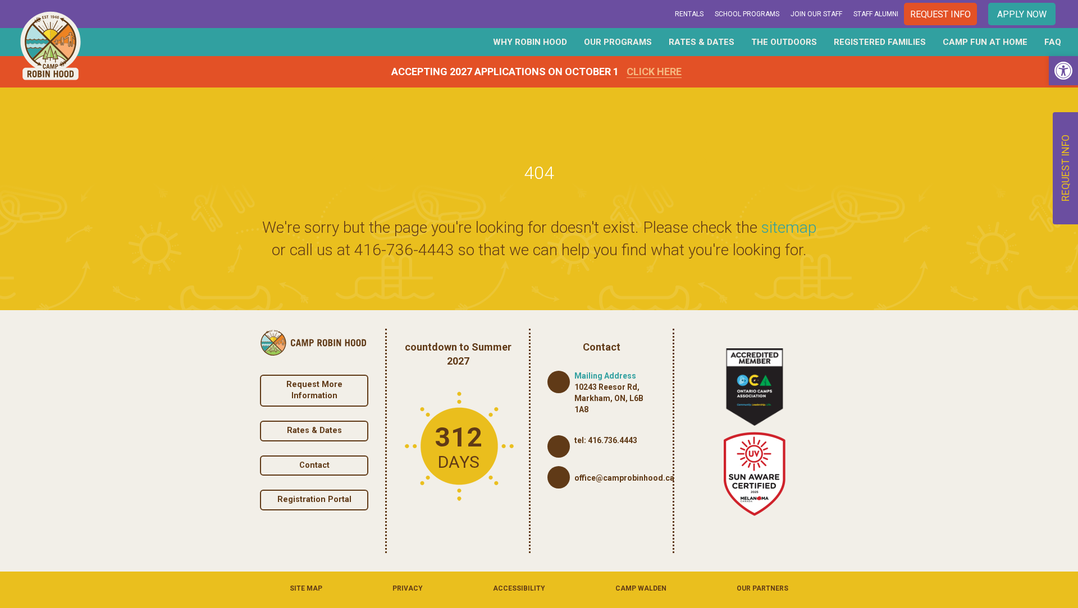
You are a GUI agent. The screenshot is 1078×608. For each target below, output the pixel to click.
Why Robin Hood (530, 42)
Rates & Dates (701, 42)
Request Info (940, 14)
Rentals (689, 14)
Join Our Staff (816, 14)
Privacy (407, 588)
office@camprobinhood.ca (624, 477)
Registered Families (880, 42)
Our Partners (762, 588)
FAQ (1052, 42)
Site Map (306, 588)
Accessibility (519, 588)
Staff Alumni (875, 14)
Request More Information (314, 390)
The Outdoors (784, 42)
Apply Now (1022, 14)
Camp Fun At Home (985, 42)
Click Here (654, 71)
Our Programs (618, 42)
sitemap (788, 227)
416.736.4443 (612, 440)
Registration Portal (314, 499)
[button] (1063, 70)
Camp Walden (640, 588)
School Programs (747, 14)
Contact (314, 465)
